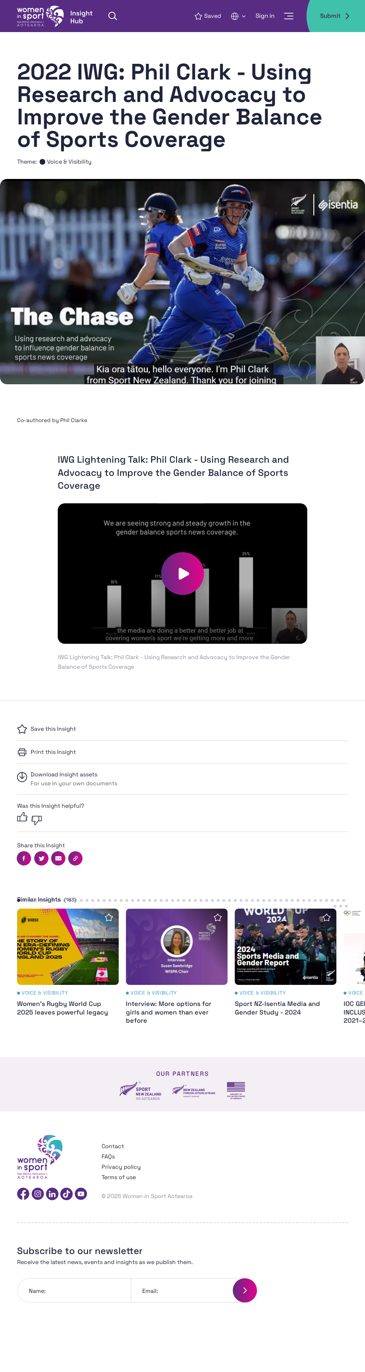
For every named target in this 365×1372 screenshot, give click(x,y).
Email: (150, 1291)
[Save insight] (109, 917)
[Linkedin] (52, 1194)
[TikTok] (66, 1194)
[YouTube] (80, 1194)
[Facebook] (23, 1194)
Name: (37, 1291)
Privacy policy (121, 1167)
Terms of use (119, 1177)
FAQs (108, 1156)
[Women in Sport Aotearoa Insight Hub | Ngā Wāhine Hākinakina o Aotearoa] (55, 16)
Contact (113, 1146)
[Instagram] (37, 1194)
